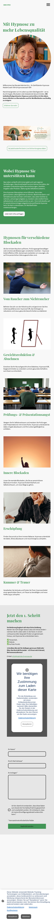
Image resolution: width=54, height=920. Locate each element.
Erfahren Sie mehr (10, 105)
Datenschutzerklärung (27, 718)
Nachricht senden (27, 826)
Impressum (33, 907)
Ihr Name (11, 749)
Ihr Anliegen (13, 773)
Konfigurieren (12, 910)
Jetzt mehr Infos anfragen (14, 214)
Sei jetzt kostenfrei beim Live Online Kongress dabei (27, 148)
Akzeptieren (27, 724)
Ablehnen (26, 917)
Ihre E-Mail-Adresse (15, 761)
